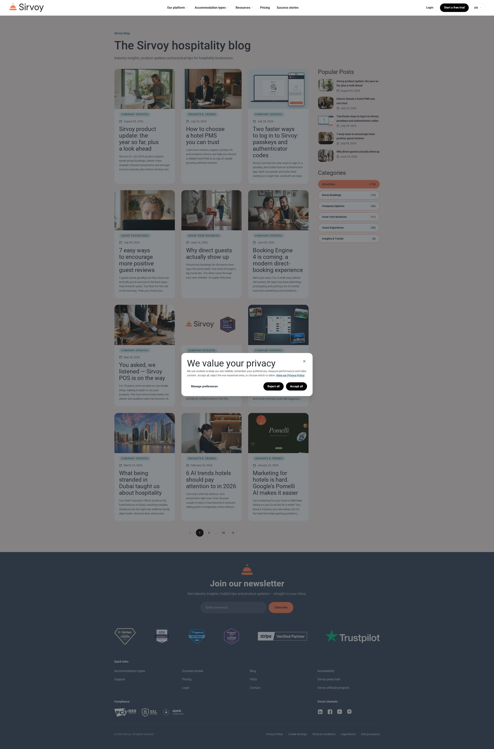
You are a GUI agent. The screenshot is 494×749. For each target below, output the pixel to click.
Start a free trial (454, 7)
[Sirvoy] (26, 7)
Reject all (273, 386)
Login (429, 7)
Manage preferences (204, 386)
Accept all (296, 386)
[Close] (304, 361)
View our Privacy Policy (290, 375)
